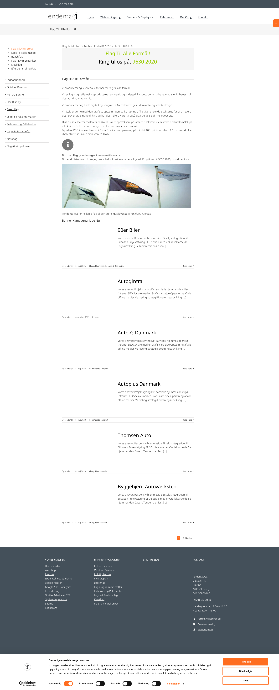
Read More (187, 266)
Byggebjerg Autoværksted (147, 486)
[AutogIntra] (88, 295)
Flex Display (14, 102)
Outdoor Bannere (17, 87)
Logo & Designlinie (116, 266)
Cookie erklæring (206, 624)
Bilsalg (91, 266)
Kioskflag (12, 139)
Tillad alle (245, 661)
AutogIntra (130, 281)
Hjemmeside (101, 266)
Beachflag (13, 109)
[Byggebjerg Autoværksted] (88, 500)
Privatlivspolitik (205, 629)
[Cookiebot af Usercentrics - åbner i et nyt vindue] (27, 683)
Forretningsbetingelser (209, 618)
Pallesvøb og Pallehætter (21, 124)
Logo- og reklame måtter (21, 116)
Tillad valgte (245, 671)
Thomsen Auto (134, 435)
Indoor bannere (16, 80)
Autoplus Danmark (139, 383)
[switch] (100, 683)
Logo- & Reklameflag (19, 131)
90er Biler (129, 230)
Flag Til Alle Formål (22, 48)
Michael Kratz (92, 46)
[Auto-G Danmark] (88, 346)
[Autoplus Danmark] (88, 398)
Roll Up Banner (16, 94)
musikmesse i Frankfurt (126, 213)
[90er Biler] (88, 244)
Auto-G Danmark (137, 332)
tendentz (69, 266)
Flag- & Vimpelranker (19, 146)
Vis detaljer (173, 683)
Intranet (95, 317)
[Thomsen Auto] (88, 449)
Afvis (245, 680)
